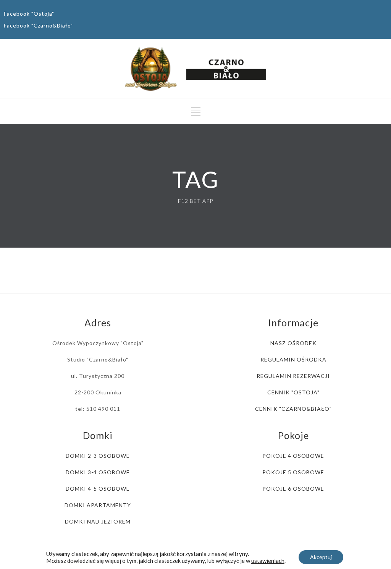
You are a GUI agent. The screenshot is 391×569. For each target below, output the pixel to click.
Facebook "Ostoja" (29, 13)
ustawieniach (267, 560)
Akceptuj (321, 557)
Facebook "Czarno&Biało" (38, 25)
